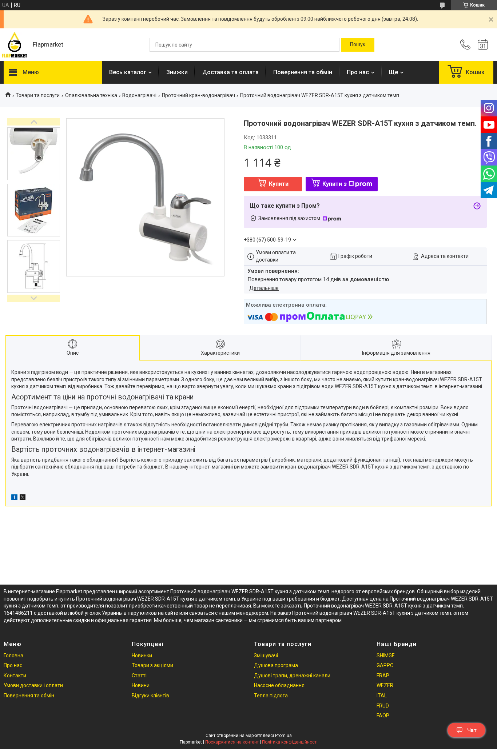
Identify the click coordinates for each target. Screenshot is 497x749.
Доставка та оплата (230, 72)
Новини (141, 685)
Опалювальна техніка (91, 95)
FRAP (383, 675)
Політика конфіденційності (290, 742)
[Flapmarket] (14, 44)
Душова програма (276, 665)
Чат (472, 730)
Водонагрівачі (139, 95)
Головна (13, 655)
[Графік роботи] (483, 44)
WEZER (385, 685)
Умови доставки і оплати (33, 685)
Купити (279, 183)
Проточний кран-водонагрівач (198, 95)
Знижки (177, 72)
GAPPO (385, 665)
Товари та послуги (38, 95)
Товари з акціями (152, 665)
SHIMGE (386, 655)
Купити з (334, 183)
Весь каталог (127, 72)
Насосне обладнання (279, 685)
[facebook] (14, 498)
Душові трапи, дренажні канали (292, 675)
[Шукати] (357, 45)
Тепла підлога (271, 695)
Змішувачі (266, 655)
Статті (139, 675)
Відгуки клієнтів (150, 695)
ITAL (382, 695)
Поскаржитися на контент (232, 742)
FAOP (383, 715)
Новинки (142, 655)
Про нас (358, 72)
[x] (22, 498)
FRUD (383, 706)
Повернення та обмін (302, 72)
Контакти (15, 675)
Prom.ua (283, 735)
